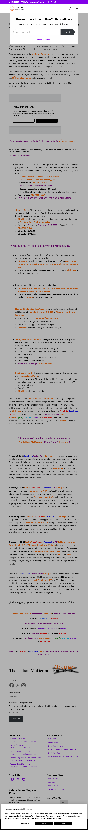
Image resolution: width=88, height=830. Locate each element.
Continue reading (44, 39)
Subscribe (67, 32)
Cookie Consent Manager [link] (13, 809)
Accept (63, 823)
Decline (44, 823)
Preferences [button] (60, 818)
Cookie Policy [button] (11, 818)
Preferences (25, 823)
